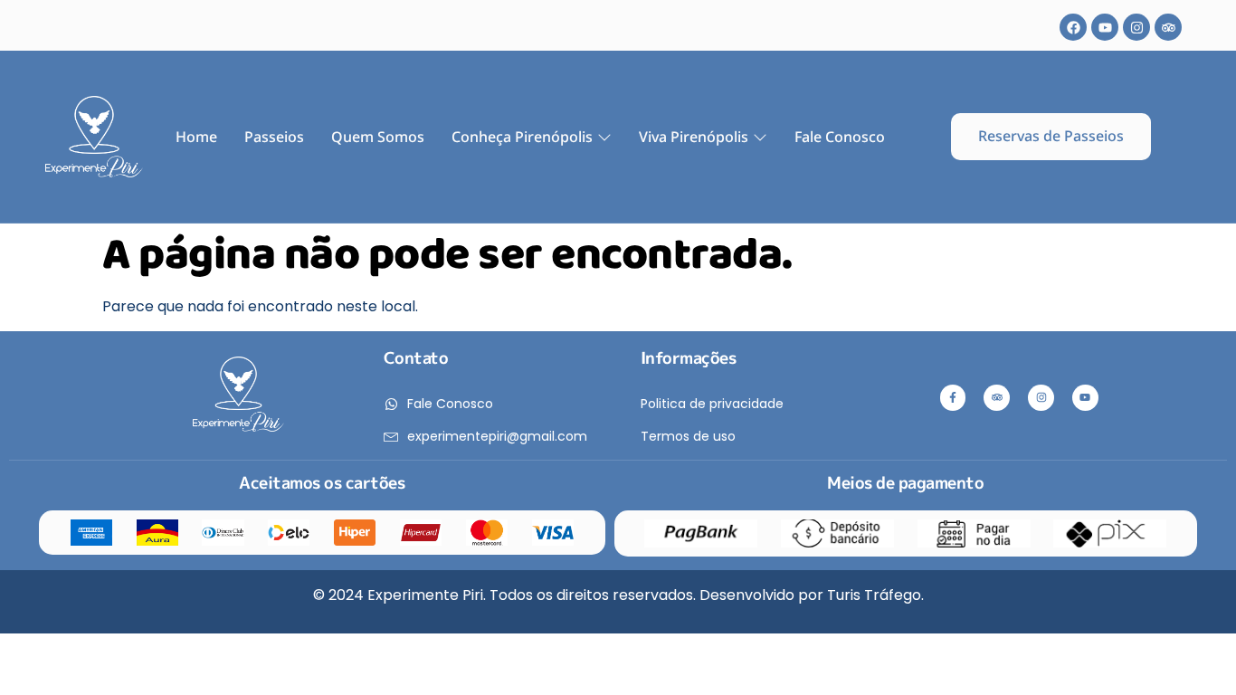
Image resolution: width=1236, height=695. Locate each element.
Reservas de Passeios (1051, 136)
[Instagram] (1136, 27)
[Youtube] (1104, 27)
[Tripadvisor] (1168, 27)
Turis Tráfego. (875, 595)
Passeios (274, 137)
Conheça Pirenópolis (522, 137)
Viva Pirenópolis (693, 137)
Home (196, 137)
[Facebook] (1073, 27)
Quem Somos (377, 137)
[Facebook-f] (953, 398)
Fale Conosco (839, 137)
